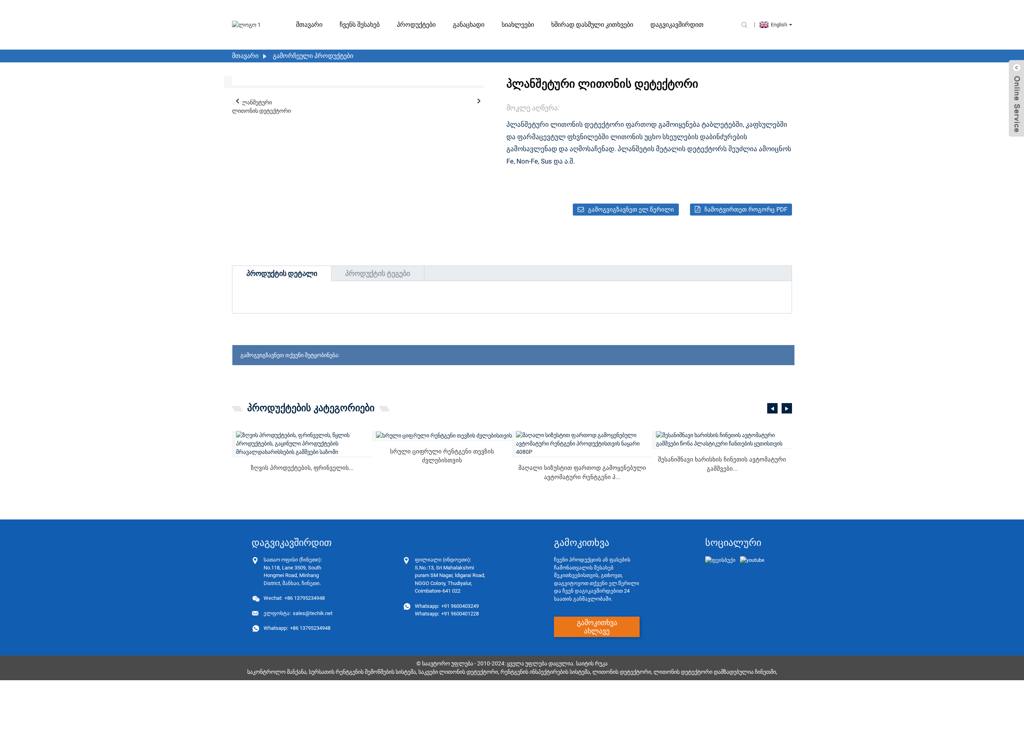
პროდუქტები (416, 24)
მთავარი (309, 24)
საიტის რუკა (592, 663)
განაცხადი (468, 24)
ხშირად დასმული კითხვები (592, 24)
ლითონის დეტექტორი (621, 672)
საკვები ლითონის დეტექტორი (458, 672)
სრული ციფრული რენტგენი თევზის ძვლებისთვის (442, 456)
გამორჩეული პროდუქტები (313, 56)
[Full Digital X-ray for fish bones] (444, 435)
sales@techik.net (298, 613)
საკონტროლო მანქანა (276, 672)
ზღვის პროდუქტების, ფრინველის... (302, 467)
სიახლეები (518, 24)
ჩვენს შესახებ (360, 24)
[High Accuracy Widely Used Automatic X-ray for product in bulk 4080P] (584, 443)
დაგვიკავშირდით (677, 24)
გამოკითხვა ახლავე (597, 626)
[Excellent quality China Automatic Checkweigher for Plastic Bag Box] (724, 439)
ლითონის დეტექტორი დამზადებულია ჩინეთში (715, 672)
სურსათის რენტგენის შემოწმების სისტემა (362, 672)
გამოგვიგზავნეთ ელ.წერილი (631, 209)
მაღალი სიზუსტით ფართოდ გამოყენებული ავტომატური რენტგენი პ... (582, 472)
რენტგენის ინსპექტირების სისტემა (545, 672)
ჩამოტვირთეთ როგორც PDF (745, 209)
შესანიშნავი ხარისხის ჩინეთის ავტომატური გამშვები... (722, 464)
